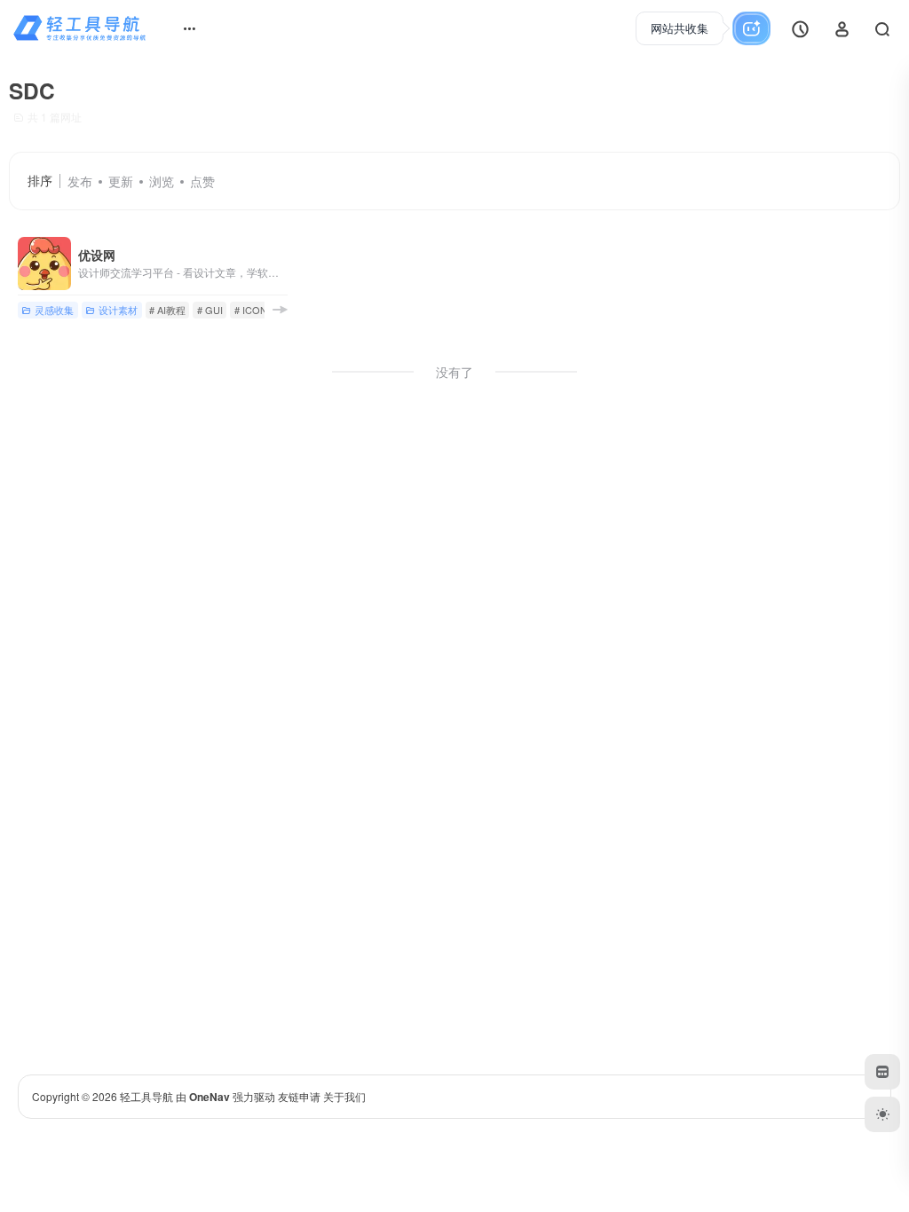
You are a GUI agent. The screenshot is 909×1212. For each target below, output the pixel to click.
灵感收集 (54, 310)
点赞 (202, 181)
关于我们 (344, 1096)
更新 (120, 181)
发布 (79, 181)
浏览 (161, 181)
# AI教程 (167, 310)
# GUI (210, 310)
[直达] (280, 309)
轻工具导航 (146, 1096)
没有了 (454, 372)
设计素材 (118, 310)
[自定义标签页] (882, 1072)
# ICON (250, 310)
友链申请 (299, 1096)
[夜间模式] (882, 1114)
